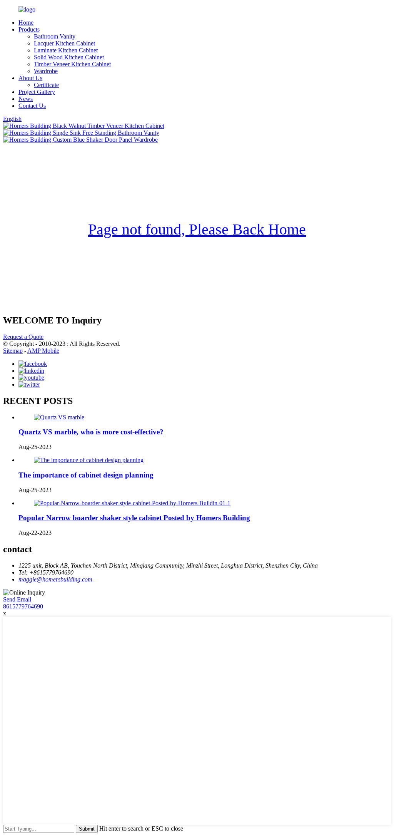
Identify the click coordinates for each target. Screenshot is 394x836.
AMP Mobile (43, 350)
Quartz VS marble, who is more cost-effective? (91, 432)
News (25, 98)
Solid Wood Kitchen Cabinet (69, 57)
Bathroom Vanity (54, 36)
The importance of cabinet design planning (86, 475)
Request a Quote (23, 336)
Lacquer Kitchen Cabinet (64, 43)
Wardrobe (46, 71)
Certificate (46, 85)
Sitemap (13, 350)
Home (25, 22)
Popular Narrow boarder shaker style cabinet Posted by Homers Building (134, 518)
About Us (30, 78)
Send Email (17, 599)
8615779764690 (23, 606)
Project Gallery (36, 92)
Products (29, 29)
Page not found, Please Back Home (197, 229)
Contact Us (32, 105)
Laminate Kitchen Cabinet (66, 50)
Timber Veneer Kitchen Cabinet (72, 64)
